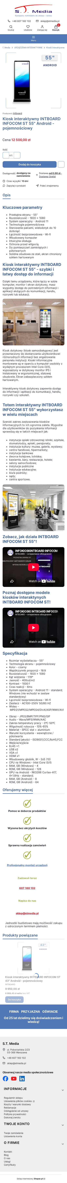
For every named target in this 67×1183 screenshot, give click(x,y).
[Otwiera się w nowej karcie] (14, 1078)
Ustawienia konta (13, 1136)
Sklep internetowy (30, 1178)
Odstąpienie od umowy (16, 1110)
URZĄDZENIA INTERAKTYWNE (28, 47)
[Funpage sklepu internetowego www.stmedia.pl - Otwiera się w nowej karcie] (5, 1078)
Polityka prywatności (15, 1114)
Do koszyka (14, 999)
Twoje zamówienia (13, 1133)
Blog (6, 1155)
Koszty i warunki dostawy (17, 1104)
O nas (7, 1158)
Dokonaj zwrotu (12, 1117)
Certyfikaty (10, 1164)
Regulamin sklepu (13, 1097)
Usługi (7, 1161)
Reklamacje (10, 1107)
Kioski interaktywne (55, 47)
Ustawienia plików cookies (18, 1101)
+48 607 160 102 (21, 21)
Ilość (5, 149)
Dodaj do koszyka (30, 164)
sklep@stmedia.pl (49, 21)
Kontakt (8, 1151)
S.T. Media (5, 47)
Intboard (17, 113)
